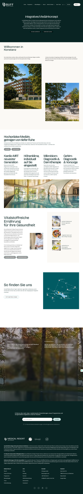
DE (62, 4)
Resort (44, 4)
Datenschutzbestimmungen (36, 424)
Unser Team (58, 4)
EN (64, 4)
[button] (30, 4)
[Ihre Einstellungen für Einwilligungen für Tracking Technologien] (82, 370)
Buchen (77, 4)
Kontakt (69, 4)
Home (25, 4)
